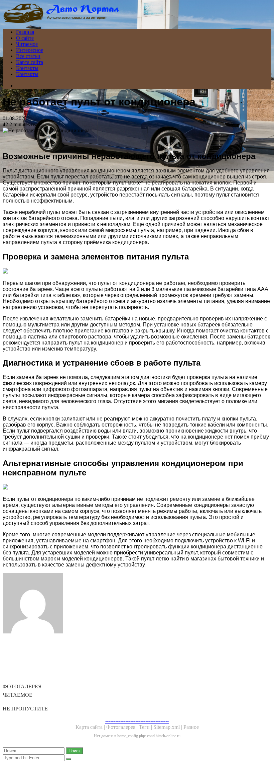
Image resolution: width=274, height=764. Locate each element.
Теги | (146, 727)
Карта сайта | (91, 727)
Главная (25, 32)
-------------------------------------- (137, 721)
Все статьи (28, 56)
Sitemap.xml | (168, 727)
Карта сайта (29, 62)
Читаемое (27, 44)
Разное (191, 727)
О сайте (25, 38)
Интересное (29, 50)
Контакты (27, 68)
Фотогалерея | (122, 727)
